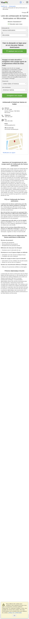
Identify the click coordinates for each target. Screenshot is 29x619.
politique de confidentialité (15, 612)
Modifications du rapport (9, 152)
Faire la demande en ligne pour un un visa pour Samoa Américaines (14, 45)
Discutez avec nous (16, 24)
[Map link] (14, 141)
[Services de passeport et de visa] (4, 2)
